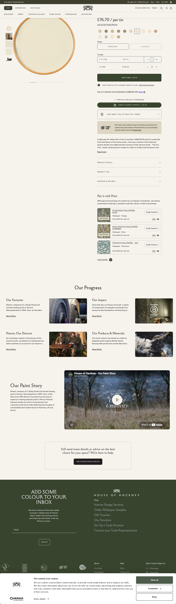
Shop (8, 8)
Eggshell (145, 46)
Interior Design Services (108, 504)
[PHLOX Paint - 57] (100, 31)
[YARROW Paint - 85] (112, 37)
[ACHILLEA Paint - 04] (131, 31)
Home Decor (55, 14)
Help (152, 2)
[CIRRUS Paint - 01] (143, 31)
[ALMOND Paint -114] (118, 37)
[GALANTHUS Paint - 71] (100, 37)
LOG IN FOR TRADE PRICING (107, 24)
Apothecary (86, 14)
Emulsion (112, 46)
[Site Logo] (88, 8)
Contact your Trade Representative (115, 530)
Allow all (154, 580)
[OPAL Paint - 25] (112, 31)
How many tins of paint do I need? (123, 114)
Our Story (98, 568)
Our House (35, 8)
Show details (39, 599)
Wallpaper (8, 14)
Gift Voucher (102, 515)
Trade (154, 8)
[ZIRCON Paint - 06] (118, 31)
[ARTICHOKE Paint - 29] (106, 31)
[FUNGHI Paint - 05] (125, 31)
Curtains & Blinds (36, 14)
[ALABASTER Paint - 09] (155, 31)
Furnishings (71, 14)
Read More (137, 130)
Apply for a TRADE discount (139, 2)
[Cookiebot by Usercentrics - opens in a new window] (16, 599)
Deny (154, 597)
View (154, 219)
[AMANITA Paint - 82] (106, 37)
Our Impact (99, 572)
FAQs (157, 2)
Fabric (21, 14)
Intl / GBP (164, 2)
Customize (153, 588)
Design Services (142, 8)
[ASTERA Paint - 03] (149, 31)
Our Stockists (102, 520)
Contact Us (124, 572)
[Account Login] (167, 8)
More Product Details (146, 85)
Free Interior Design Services (13, 2)
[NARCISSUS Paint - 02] (137, 31)
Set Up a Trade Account (109, 525)
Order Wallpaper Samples (110, 510)
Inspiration (20, 8)
